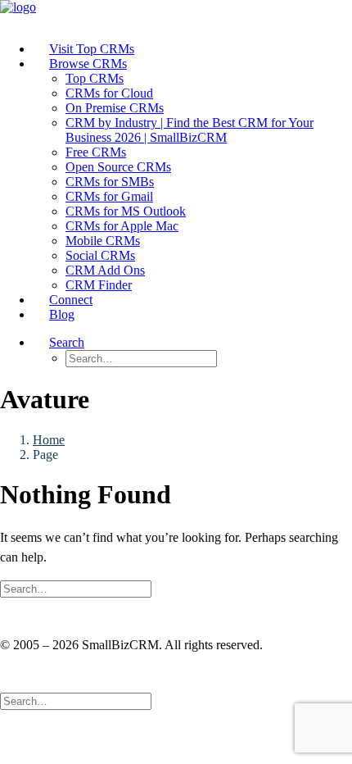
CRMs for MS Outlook (125, 211)
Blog (61, 314)
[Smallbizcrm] (176, 14)
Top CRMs (94, 78)
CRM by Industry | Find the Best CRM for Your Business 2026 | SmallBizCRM (189, 130)
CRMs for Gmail (109, 196)
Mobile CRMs (102, 241)
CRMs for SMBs (109, 182)
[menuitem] (192, 49)
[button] (67, 342)
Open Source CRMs (118, 167)
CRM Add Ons (105, 270)
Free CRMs (95, 152)
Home (49, 440)
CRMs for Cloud (109, 93)
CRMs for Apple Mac (121, 226)
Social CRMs (100, 255)
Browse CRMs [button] (88, 63)
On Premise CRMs (114, 108)
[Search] (75, 588)
